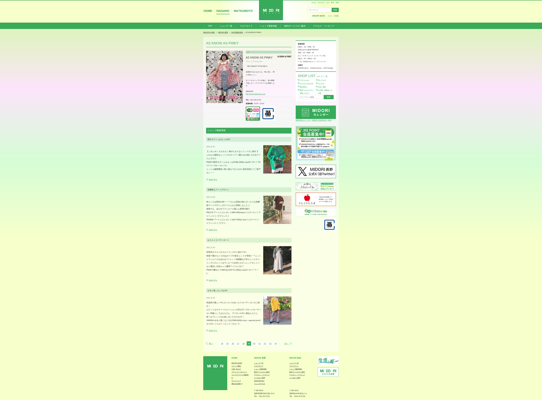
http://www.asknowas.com (255, 94)
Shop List (313, 76)
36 (233, 343)
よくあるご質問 (259, 378)
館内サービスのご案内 (295, 26)
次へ (286, 343)
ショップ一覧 (226, 26)
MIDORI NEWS (236, 363)
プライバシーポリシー (239, 372)
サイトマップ (236, 381)
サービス (321, 83)
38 (243, 343)
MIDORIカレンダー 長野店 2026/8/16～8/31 (314, 120)
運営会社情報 (236, 384)
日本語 (313, 2)
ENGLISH (321, 2)
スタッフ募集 (333, 16)
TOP (210, 26)
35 (227, 343)
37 (238, 343)
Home (234, 358)
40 (254, 343)
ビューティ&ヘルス (306, 83)
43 (270, 343)
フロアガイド (246, 26)
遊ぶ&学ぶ (303, 86)
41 (259, 343)
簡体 (337, 2)
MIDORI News (318, 16)
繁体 (332, 2)
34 (222, 343)
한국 (327, 2)
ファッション (304, 80)
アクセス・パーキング (323, 26)
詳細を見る (213, 180)
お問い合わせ (236, 369)
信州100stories (259, 381)
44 (276, 343)
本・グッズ (322, 80)
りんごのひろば (259, 384)
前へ (211, 343)
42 (265, 343)
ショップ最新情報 (268, 26)
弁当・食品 (322, 86)
